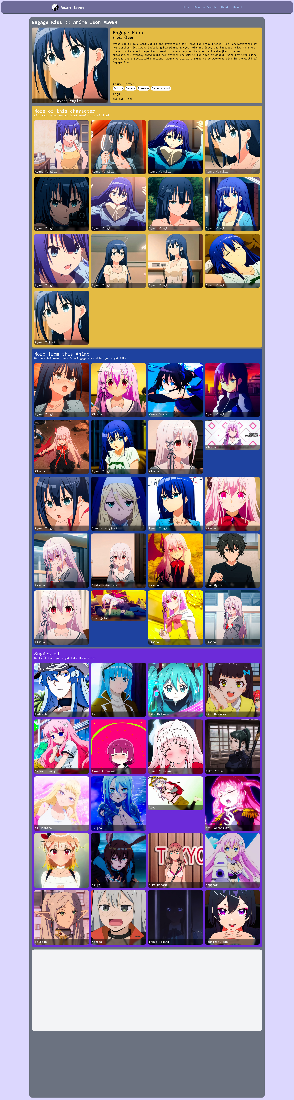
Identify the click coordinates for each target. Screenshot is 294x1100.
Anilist (118, 99)
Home (186, 7)
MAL (130, 99)
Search (238, 7)
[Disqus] (147, 990)
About (224, 7)
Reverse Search (205, 7)
